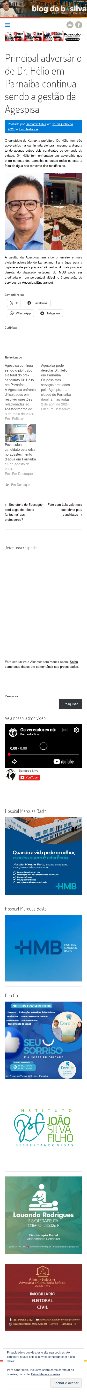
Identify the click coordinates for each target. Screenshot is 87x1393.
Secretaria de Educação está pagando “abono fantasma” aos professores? (24, 512)
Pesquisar (12, 696)
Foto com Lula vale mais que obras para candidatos (65, 509)
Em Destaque (28, 129)
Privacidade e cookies (45, 1374)
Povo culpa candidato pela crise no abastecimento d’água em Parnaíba (20, 451)
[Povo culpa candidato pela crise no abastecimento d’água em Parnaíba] (20, 433)
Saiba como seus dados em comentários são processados (41, 664)
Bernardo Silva (36, 124)
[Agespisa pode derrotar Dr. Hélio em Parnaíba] (59, 387)
